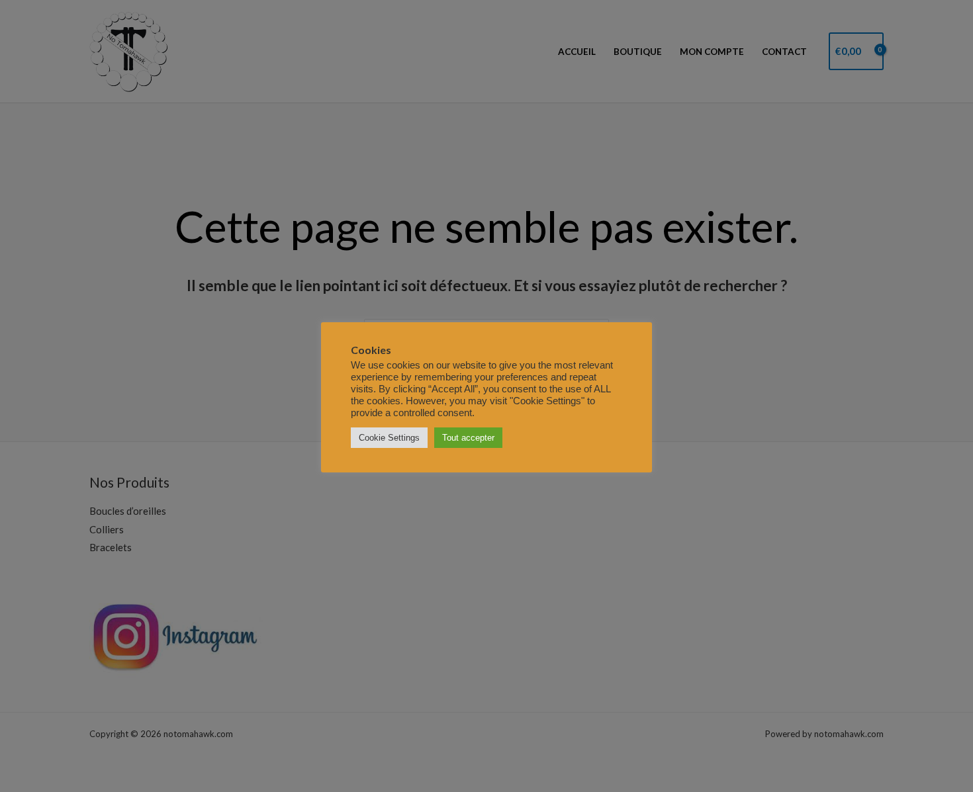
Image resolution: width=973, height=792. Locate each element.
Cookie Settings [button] (389, 438)
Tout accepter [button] (468, 438)
